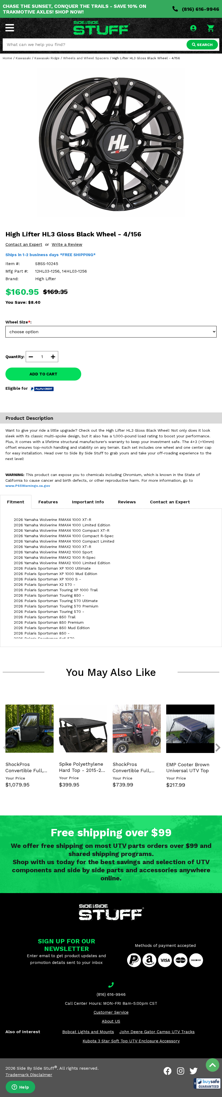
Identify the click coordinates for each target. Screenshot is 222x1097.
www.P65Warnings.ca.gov (27, 486)
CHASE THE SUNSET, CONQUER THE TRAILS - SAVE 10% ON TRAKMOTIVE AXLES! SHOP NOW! (74, 9)
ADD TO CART (43, 374)
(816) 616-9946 (200, 9)
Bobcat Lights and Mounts (88, 1031)
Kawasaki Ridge (47, 58)
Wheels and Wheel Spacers (86, 58)
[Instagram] (180, 1071)
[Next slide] (215, 708)
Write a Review (67, 244)
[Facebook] (167, 1071)
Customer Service (111, 1012)
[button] (207, 1083)
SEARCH (204, 44)
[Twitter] (193, 1071)
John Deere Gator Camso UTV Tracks (157, 1031)
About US (111, 1021)
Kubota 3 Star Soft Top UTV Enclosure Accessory (131, 1041)
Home (7, 58)
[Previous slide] (3, 708)
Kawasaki (23, 58)
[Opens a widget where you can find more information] (20, 1087)
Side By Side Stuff (37, 1068)
